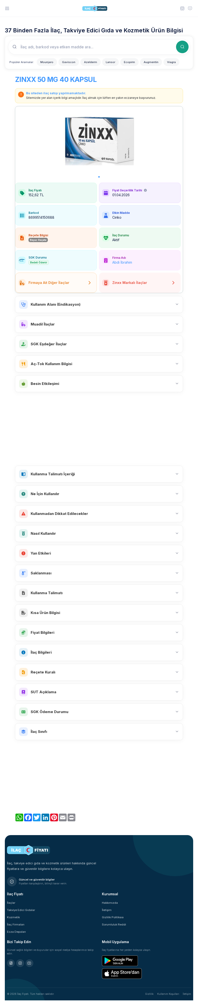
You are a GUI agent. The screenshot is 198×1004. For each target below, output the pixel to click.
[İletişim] (190, 8)
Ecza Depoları (16, 931)
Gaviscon (68, 62)
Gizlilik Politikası (113, 917)
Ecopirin (129, 62)
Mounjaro (46, 62)
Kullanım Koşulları (168, 993)
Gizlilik (149, 993)
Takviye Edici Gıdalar (21, 910)
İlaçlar (11, 902)
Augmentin (151, 62)
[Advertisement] (99, 429)
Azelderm (90, 62)
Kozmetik (13, 917)
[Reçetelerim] (182, 8)
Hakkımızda (110, 902)
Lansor (110, 62)
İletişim (107, 910)
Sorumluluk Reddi (114, 924)
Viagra (171, 62)
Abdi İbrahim (122, 262)
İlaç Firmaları (15, 924)
